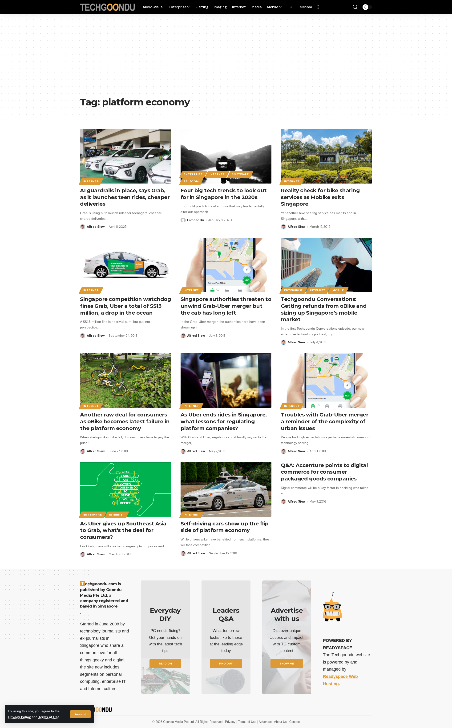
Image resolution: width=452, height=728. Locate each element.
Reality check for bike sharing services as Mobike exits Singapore (320, 197)
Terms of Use (48, 717)
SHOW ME (287, 663)
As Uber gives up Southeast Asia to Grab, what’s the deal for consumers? (123, 530)
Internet (91, 181)
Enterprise (193, 174)
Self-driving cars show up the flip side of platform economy (225, 527)
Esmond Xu (195, 220)
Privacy (230, 722)
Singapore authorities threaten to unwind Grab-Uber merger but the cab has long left (226, 306)
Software (240, 174)
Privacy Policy (19, 717)
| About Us (280, 722)
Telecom (191, 181)
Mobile (338, 290)
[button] (80, 714)
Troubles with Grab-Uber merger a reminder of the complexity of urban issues (324, 421)
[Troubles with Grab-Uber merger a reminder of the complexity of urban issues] (326, 380)
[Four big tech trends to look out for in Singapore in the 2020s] (226, 156)
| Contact (294, 722)
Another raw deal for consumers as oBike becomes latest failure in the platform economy (125, 421)
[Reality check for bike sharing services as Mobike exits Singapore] (326, 156)
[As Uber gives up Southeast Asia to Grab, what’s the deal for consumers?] (125, 489)
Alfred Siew (96, 227)
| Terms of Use (246, 722)
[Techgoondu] (107, 7)
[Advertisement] (226, 59)
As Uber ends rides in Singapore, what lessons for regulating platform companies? (224, 421)
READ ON (165, 663)
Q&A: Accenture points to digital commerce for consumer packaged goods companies (324, 472)
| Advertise (265, 722)
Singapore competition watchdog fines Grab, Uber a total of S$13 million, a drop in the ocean (125, 306)
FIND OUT (226, 663)
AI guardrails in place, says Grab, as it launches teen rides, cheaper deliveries (125, 197)
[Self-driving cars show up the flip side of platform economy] (226, 489)
